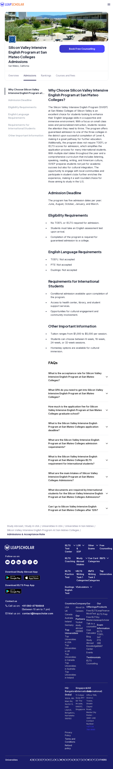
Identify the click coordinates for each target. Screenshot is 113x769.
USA (67, 607)
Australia (69, 618)
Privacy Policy (68, 734)
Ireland (68, 621)
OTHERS (102, 760)
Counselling (91, 663)
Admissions (30, 75)
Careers (79, 611)
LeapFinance (102, 610)
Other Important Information (25, 135)
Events (89, 652)
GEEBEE (79, 631)
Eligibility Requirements (22, 107)
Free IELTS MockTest (91, 612)
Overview (13, 75)
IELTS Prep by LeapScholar (102, 617)
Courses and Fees (65, 75)
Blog (88, 636)
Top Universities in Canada (70, 657)
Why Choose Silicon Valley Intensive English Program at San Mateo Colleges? (25, 93)
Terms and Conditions (70, 740)
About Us (80, 607)
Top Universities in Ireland (70, 674)
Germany (69, 625)
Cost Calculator (91, 631)
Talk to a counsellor (91, 625)
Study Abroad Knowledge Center (91, 644)
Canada (68, 614)
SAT (99, 637)
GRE (99, 643)
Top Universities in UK (70, 648)
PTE (99, 640)
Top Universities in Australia (70, 666)
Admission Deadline (20, 100)
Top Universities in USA (70, 639)
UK (66, 611)
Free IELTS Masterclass (91, 618)
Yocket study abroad (79, 625)
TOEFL (100, 634)
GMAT (100, 646)
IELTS (89, 660)
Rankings (46, 75)
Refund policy (68, 747)
